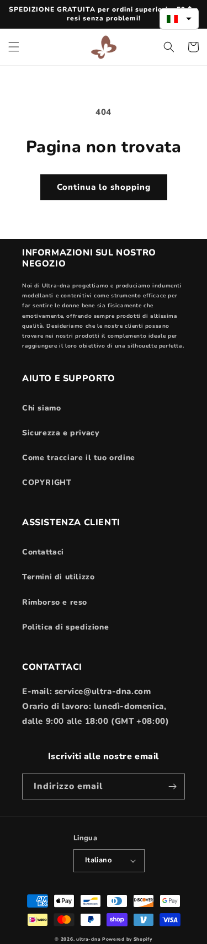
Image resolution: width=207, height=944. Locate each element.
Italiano (98, 860)
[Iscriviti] (172, 786)
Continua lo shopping (104, 187)
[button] (14, 47)
